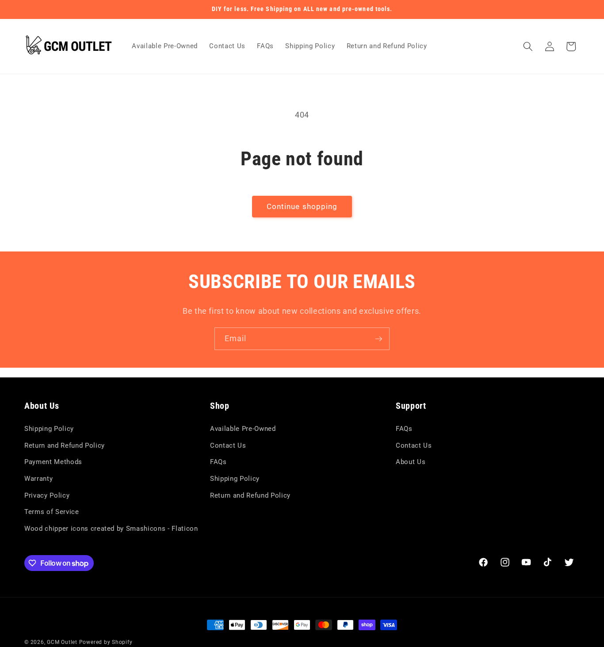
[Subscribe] (378, 338)
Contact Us (228, 445)
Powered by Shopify (106, 642)
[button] (528, 46)
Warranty (38, 479)
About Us (410, 462)
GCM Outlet (62, 642)
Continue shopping (302, 206)
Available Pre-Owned (243, 429)
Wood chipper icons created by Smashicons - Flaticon (111, 529)
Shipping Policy (49, 429)
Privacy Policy (46, 495)
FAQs (218, 462)
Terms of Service (51, 512)
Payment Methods (53, 462)
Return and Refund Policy (64, 445)
